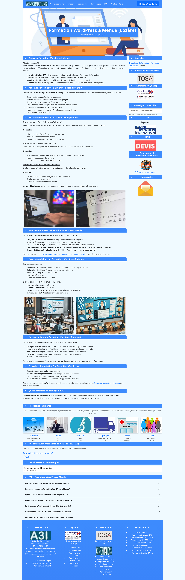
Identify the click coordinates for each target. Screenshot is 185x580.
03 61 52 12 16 (42, 546)
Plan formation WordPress (142, 553)
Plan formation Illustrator (142, 550)
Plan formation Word (42, 566)
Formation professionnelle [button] (77, 4)
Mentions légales (106, 564)
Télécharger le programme (145, 172)
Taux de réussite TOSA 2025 (142, 540)
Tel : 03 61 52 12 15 (148, 3)
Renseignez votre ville (145, 105)
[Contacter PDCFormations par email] (145, 188)
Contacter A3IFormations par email (40, 548)
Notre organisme (57, 4)
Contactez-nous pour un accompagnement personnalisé (62, 254)
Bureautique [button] (96, 4)
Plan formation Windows (42, 563)
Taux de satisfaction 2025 (142, 535)
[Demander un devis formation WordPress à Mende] (145, 145)
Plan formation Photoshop (142, 545)
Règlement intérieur (106, 561)
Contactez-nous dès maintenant (107, 383)
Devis (121, 4)
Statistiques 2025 (142, 532)
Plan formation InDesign (142, 548)
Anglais (114, 4)
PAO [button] (106, 4)
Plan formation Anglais (42, 561)
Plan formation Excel (142, 542)
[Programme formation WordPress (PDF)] (145, 164)
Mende (27, 457)
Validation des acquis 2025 (142, 537)
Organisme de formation (139, 63)
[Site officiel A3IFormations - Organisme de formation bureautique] (40, 535)
